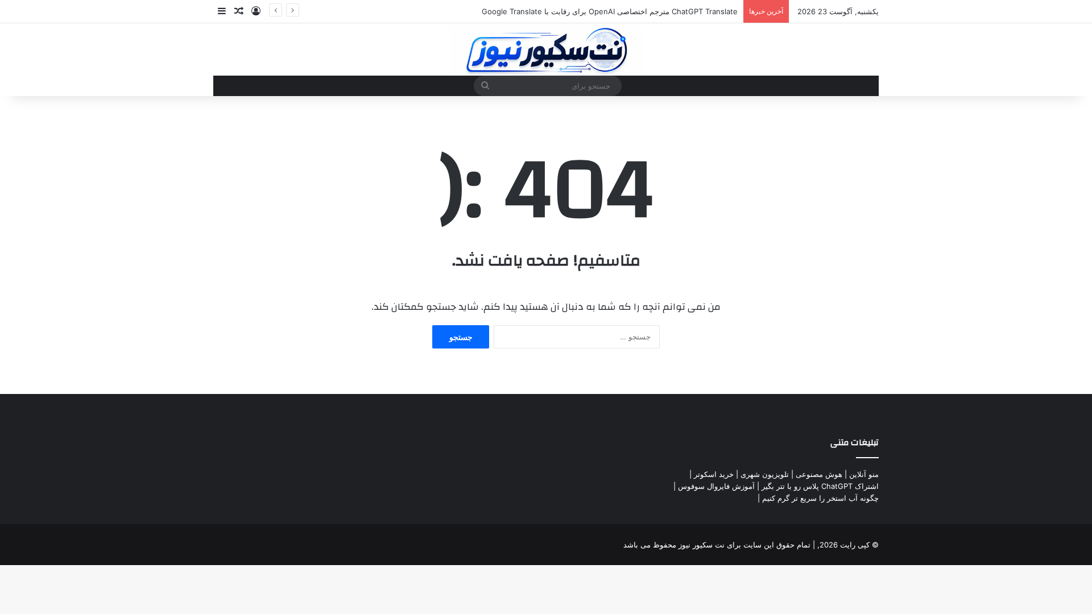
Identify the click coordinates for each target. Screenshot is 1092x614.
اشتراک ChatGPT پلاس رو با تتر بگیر (820, 486)
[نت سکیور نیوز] (546, 49)
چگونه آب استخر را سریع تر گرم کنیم (820, 498)
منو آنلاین (864, 474)
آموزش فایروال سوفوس (716, 486)
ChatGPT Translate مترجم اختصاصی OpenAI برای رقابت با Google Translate (610, 11)
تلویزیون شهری (765, 474)
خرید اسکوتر (714, 474)
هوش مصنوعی (819, 474)
